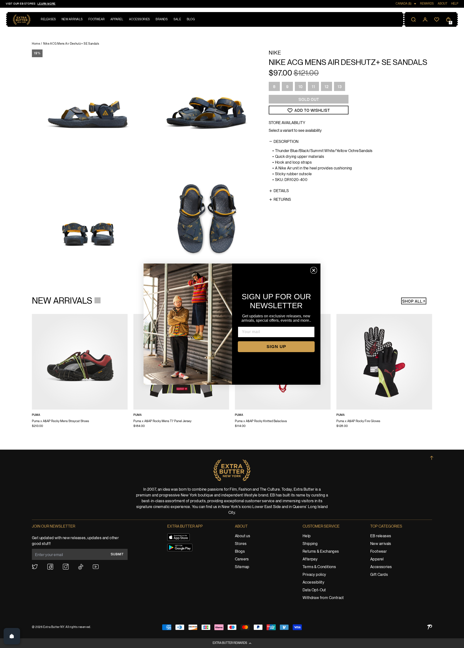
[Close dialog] (314, 270)
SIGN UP (276, 346)
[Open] (12, 636)
